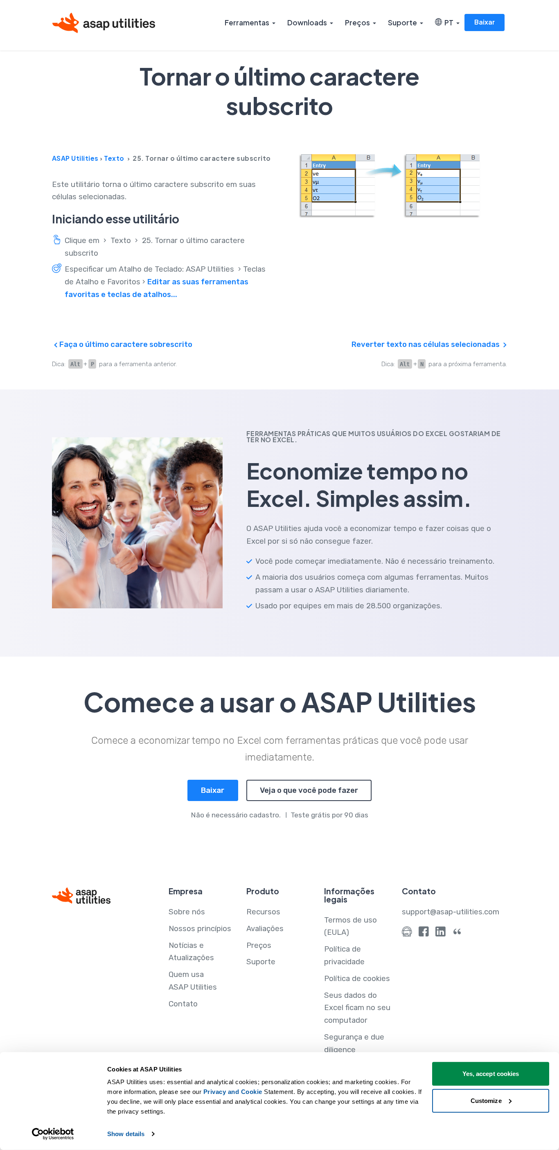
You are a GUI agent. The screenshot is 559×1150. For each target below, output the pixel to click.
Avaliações (265, 928)
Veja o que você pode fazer (309, 790)
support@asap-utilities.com (450, 911)
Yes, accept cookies (490, 1073)
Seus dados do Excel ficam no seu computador (357, 1008)
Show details (125, 1133)
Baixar (484, 22)
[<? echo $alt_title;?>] (402, 186)
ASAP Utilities (75, 158)
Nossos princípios (200, 928)
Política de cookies (357, 978)
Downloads (307, 22)
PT (447, 22)
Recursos (263, 911)
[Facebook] (424, 934)
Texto (114, 158)
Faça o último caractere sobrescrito (125, 344)
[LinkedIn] (440, 934)
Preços (357, 22)
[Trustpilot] (457, 934)
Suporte (402, 22)
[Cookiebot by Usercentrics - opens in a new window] (53, 1134)
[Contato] (407, 934)
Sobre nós (187, 911)
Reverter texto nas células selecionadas (426, 344)
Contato (183, 1003)
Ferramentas (247, 22)
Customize (486, 1100)
